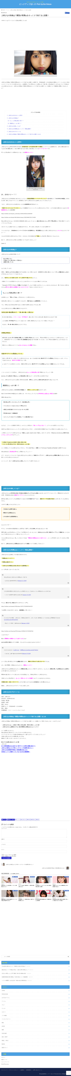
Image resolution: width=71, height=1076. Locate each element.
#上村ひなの (16, 650)
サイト (2, 849)
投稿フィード (4, 1059)
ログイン (3, 1057)
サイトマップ (4, 1070)
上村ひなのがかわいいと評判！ (15, 115)
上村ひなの (24, 819)
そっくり (18, 819)
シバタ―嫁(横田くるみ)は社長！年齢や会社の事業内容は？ (17, 980)
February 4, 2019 (25, 623)
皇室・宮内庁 (5, 1036)
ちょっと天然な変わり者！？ (16, 120)
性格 (29, 819)
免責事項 (22, 1070)
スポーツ (4, 1012)
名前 (3, 839)
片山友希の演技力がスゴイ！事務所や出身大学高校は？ (16, 966)
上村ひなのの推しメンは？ (14, 126)
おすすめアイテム (5, 997)
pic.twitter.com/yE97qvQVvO (11, 619)
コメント (3, 828)
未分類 (3, 1026)
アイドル (4, 819)
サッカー (4, 1008)
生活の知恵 (4, 1033)
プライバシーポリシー (13, 1070)
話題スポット (5, 1047)
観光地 (3, 1044)
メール (3, 844)
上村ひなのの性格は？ (13, 118)
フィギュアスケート (6, 1019)
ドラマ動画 (4, 1015)
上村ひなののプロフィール (14, 131)
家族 (3, 1022)
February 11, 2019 (22, 580)
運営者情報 (28, 1070)
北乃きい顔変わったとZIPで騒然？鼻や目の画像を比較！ (16, 973)
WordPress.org (4, 1064)
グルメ (3, 1004)
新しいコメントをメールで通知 (9, 854)
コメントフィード (5, 1061)
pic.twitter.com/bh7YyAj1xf (31, 650)
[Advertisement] (35, 36)
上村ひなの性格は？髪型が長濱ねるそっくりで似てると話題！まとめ (24, 134)
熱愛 (3, 1029)
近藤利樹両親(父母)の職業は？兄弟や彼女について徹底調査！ (17, 976)
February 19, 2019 (26, 653)
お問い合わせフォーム (37, 1070)
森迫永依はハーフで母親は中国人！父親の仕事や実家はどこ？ (17, 969)
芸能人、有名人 (11, 819)
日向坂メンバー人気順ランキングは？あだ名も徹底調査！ (15, 751)
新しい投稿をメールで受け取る (9, 856)
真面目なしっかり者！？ (14, 123)
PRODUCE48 (5, 994)
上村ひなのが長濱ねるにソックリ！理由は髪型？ (19, 128)
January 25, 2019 (27, 594)
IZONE (3, 990)
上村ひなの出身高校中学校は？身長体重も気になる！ (14, 749)
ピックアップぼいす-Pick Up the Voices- (35, 4)
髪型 (38, 819)
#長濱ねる (22, 650)
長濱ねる (33, 819)
